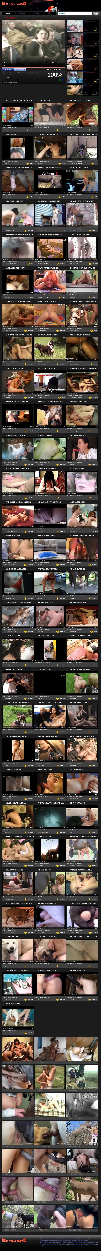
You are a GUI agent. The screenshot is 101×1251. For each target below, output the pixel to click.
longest (40, 932)
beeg (74, 531)
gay (8, 77)
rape (73, 498)
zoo (41, 498)
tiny (41, 130)
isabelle (79, 966)
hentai (74, 230)
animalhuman (11, 564)
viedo (39, 631)
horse (41, 330)
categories (22, 14)
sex (6, 130)
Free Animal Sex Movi (90, 59)
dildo (39, 230)
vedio (39, 531)
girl (41, 163)
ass (13, 230)
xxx (71, 364)
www (9, 1033)
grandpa (10, 899)
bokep (9, 598)
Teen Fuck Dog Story (89, 47)
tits (38, 330)
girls (74, 263)
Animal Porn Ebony (89, 34)
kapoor (14, 431)
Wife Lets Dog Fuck (89, 72)
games (71, 966)
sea (39, 564)
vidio (13, 598)
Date (49, 14)
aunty (41, 598)
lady (39, 364)
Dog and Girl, (13, 75)
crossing (72, 397)
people (7, 665)
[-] (62, 79)
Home (8, 14)
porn (77, 130)
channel (7, 698)
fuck (39, 130)
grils (9, 163)
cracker (42, 665)
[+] (59, 79)
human (74, 698)
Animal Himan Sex (89, 85)
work (7, 798)
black (73, 598)
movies (72, 865)
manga (79, 230)
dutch (73, 464)
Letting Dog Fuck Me (89, 21)
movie (7, 330)
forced (74, 665)
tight (15, 263)
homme (40, 966)
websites (45, 263)
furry (39, 197)
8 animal (14, 6)
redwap (74, 431)
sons (12, 631)
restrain (80, 163)
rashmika (15, 330)
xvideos (74, 899)
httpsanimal (76, 798)
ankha (15, 531)
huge (9, 230)
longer (71, 163)
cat (46, 431)
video (76, 364)
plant (41, 464)
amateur (40, 297)
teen (74, 130)
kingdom (8, 631)
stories (10, 732)
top (39, 263)
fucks (71, 330)
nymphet (10, 263)
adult (9, 832)
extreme (78, 197)
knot (73, 297)
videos (12, 197)
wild (77, 330)
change (80, 397)
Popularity (36, 14)
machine (46, 230)
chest (7, 364)
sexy (41, 865)
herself (75, 163)
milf (9, 397)
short (13, 732)
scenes (7, 431)
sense (7, 464)
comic (45, 197)
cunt (7, 263)
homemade (80, 865)
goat (39, 698)
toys (74, 197)
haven (74, 631)
